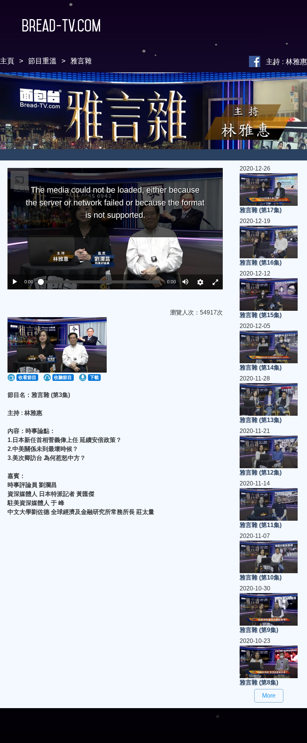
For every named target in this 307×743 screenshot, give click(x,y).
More (269, 695)
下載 (94, 377)
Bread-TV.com (61, 25)
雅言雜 (81, 61)
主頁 (7, 61)
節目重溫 (42, 61)
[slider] (100, 281)
